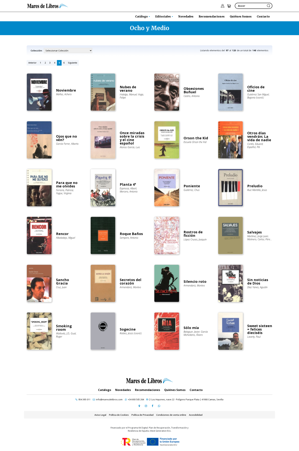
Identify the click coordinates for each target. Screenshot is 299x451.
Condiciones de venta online (171, 414)
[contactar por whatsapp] (159, 405)
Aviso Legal (100, 414)
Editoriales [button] (163, 16)
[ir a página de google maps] (139, 405)
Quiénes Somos (241, 16)
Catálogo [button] (141, 16)
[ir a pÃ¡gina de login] (222, 6)
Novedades (185, 16)
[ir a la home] (48, 5)
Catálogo (104, 390)
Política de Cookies (119, 414)
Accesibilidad (195, 414)
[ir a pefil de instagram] (145, 405)
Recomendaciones (212, 16)
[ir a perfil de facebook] (152, 405)
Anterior (32, 62)
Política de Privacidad (142, 414)
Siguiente (72, 62)
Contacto (263, 16)
